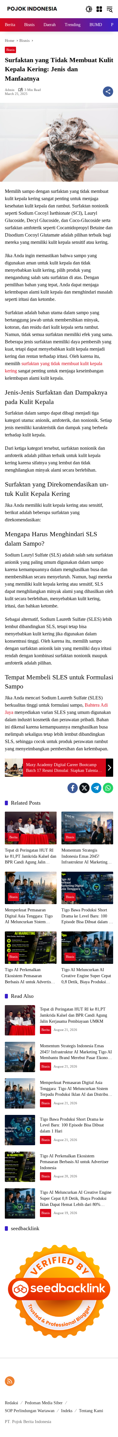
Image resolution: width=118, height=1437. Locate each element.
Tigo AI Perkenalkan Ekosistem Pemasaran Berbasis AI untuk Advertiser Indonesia (29, 976)
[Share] (108, 91)
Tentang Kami (91, 1410)
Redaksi (11, 1403)
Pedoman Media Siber (44, 1403)
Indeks (66, 1410)
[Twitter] (84, 788)
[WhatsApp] (108, 788)
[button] (89, 9)
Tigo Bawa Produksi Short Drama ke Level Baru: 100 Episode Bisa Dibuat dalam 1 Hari (86, 916)
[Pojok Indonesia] (36, 8)
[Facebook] (72, 788)
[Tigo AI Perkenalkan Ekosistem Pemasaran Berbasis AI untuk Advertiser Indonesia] (31, 947)
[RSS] (10, 1381)
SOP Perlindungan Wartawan (29, 1410)
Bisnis (10, 50)
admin (10, 90)
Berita (13, 837)
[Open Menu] (99, 9)
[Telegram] (96, 788)
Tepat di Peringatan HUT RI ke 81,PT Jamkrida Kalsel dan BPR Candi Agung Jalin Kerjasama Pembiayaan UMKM (30, 856)
